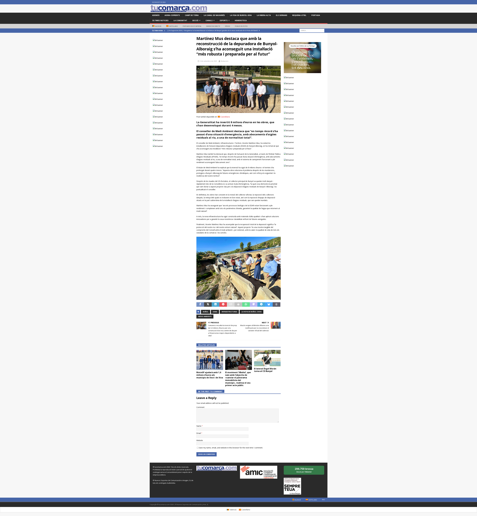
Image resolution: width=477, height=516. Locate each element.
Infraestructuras (229, 312)
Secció (195, 20)
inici (323, 499)
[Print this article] (238, 304)
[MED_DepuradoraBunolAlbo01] (238, 111)
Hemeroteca (241, 20)
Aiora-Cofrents (172, 15)
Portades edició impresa (192, 26)
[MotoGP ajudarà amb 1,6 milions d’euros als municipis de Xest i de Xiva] (209, 360)
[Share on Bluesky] (269, 304)
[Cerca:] (311, 30)
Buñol (205, 312)
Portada (315, 15)
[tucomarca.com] (179, 11)
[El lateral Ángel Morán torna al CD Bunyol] (267, 358)
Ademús (155, 15)
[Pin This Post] (223, 304)
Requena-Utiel (299, 15)
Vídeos (227, 26)
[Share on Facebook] (200, 304)
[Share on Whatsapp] (246, 304)
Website (199, 440)
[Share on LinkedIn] (215, 304)
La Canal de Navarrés (214, 15)
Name (199, 426)
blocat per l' (307, 471)
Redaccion (224, 61)
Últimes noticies (160, 20)
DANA (215, 312)
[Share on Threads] (276, 304)
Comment (200, 407)
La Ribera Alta (264, 15)
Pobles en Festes (241, 26)
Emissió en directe (213, 26)
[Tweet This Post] (208, 304)
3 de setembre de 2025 (208, 61)
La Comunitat (180, 20)
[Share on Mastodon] (253, 304)
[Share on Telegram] (261, 304)
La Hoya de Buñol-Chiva (251, 312)
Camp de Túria (192, 15)
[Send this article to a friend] (231, 304)
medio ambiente (205, 316)
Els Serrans (281, 15)
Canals (209, 20)
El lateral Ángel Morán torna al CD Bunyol (265, 370)
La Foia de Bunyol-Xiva (241, 15)
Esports (224, 20)
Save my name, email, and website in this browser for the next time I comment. (231, 447)
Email (198, 433)
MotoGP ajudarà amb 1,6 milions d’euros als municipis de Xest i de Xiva (209, 375)
